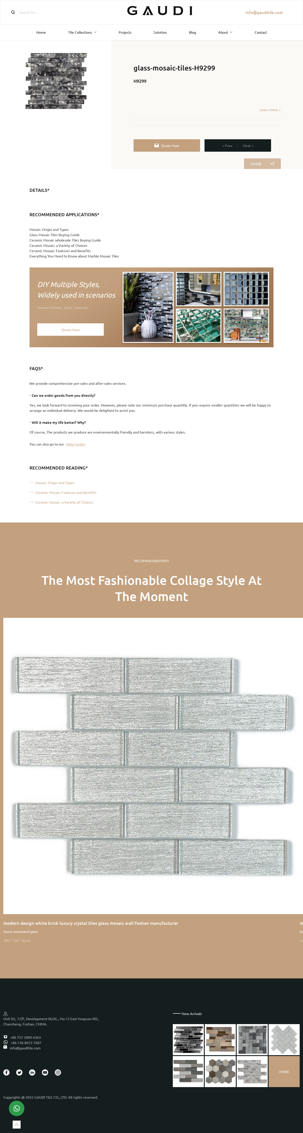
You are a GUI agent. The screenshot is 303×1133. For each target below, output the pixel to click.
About (223, 32)
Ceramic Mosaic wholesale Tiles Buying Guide (65, 240)
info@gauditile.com (264, 12)
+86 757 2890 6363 (25, 1037)
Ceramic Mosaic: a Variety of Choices (58, 245)
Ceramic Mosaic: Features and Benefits (60, 250)
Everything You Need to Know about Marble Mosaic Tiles (74, 256)
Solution (160, 32)
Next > (248, 145)
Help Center (75, 444)
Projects (125, 32)
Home (41, 32)
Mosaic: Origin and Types (49, 229)
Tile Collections (80, 32)
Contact (261, 32)
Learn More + (270, 109)
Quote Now (170, 145)
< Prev (227, 145)
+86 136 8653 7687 (25, 1042)
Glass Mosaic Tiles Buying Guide (55, 234)
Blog (192, 32)
